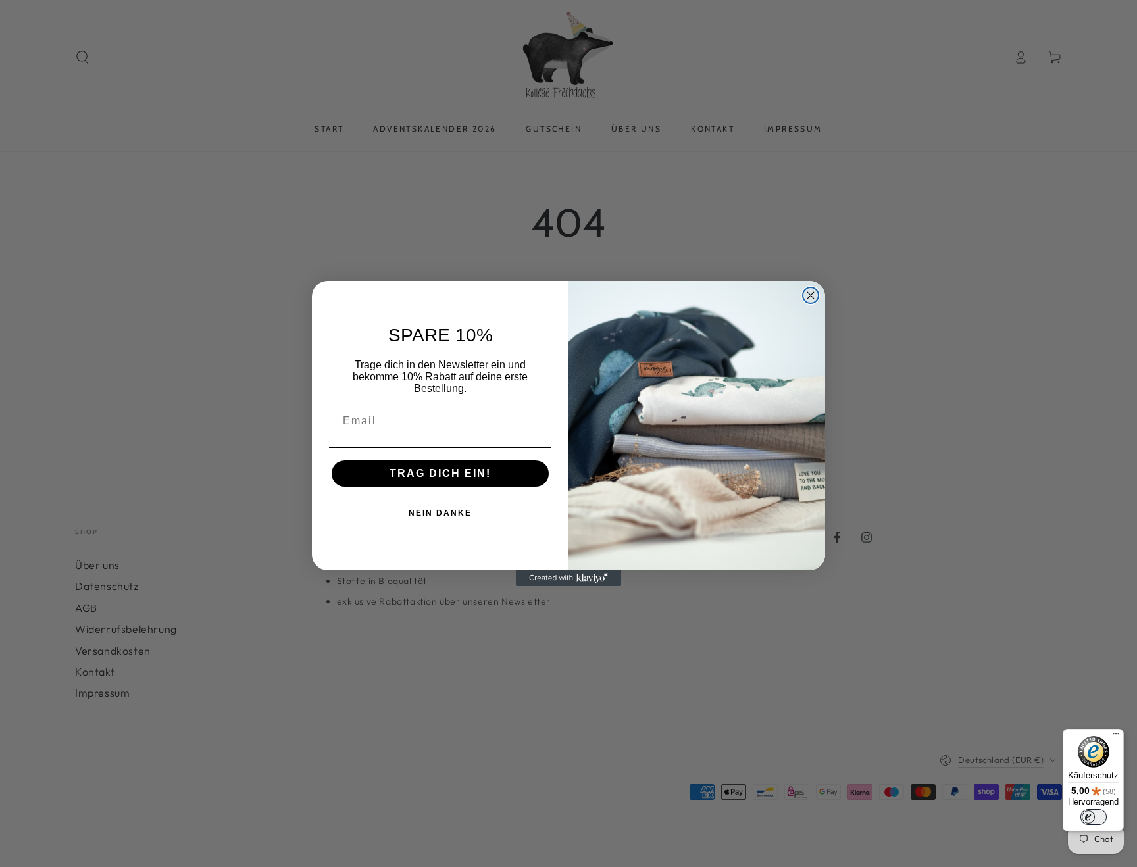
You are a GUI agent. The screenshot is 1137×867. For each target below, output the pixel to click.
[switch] (1093, 817)
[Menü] (1116, 737)
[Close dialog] (811, 295)
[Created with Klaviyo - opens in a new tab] (568, 578)
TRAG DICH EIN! (440, 473)
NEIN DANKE (440, 513)
